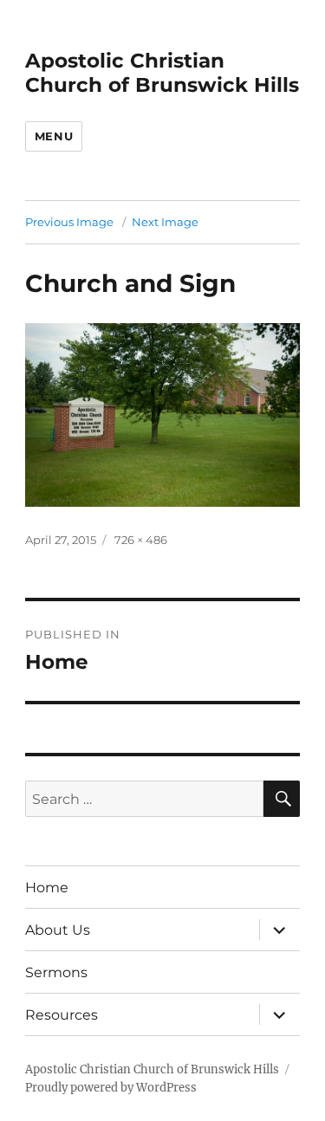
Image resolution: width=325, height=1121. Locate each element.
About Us (57, 930)
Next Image (165, 222)
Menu (54, 136)
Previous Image (69, 222)
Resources (61, 1015)
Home (46, 887)
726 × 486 (140, 540)
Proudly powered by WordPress (111, 1087)
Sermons (56, 972)
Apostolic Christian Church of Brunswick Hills (162, 73)
